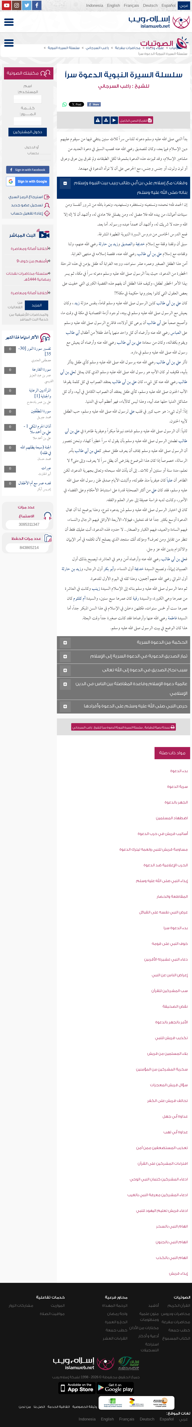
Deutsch (150, 6)
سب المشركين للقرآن (169, 991)
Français (131, 6)
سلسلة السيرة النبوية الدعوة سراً (123, 75)
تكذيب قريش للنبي (171, 1038)
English (113, 6)
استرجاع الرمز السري (25, 197)
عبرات (46, 468)
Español (169, 6)
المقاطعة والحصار (172, 896)
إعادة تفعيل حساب (27, 213)
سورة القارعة (41, 369)
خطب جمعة (179, 1330)
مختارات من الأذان (144, 1328)
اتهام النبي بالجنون (172, 1242)
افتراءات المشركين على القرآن (163, 1163)
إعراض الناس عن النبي (170, 975)
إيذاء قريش (178, 1273)
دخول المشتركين (27, 132)
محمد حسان (44, 459)
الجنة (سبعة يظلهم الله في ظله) (35, 450)
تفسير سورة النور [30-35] (34, 351)
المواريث (58, 1305)
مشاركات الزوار (21, 1305)
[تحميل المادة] (106, 120)
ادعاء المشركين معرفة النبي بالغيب (157, 1195)
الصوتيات (157, 43)
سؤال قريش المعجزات (169, 1085)
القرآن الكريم (179, 1305)
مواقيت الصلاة (52, 1314)
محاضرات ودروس (175, 1314)
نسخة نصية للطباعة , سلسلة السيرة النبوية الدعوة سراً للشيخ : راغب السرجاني (122, 727)
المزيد (37, 305)
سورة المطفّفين (41, 411)
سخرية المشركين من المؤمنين (162, 1069)
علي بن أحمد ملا (42, 438)
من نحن (25, 1406)
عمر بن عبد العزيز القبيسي (41, 378)
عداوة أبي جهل (175, 1116)
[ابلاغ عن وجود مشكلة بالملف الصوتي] (98, 120)
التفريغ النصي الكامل (134, 120)
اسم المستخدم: (28, 89)
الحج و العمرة (116, 1322)
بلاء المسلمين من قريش (167, 1053)
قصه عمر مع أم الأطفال (34, 483)
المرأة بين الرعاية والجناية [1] (40, 393)
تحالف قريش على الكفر (167, 1101)
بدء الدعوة (179, 771)
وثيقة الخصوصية (84, 1406)
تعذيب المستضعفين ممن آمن (162, 1148)
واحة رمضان (117, 1314)
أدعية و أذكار (148, 1336)
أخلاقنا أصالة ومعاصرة (29, 283)
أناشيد (153, 1305)
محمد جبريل (44, 417)
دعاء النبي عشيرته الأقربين (166, 959)
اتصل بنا (39, 1406)
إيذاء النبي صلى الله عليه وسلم (162, 881)
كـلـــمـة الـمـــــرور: (28, 111)
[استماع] (114, 120)
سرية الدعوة (177, 787)
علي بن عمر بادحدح (39, 402)
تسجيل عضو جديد (27, 205)
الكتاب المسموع (176, 1338)
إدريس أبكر (44, 489)
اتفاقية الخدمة (59, 1406)
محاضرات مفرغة (176, 1322)
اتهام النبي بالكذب (172, 1258)
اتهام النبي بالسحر (172, 1226)
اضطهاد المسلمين (172, 818)
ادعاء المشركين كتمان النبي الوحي (159, 1179)
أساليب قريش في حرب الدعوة (163, 834)
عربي (184, 6)
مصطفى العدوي (41, 360)
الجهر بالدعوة (176, 802)
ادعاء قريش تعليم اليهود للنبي (162, 1211)
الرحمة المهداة (114, 1305)
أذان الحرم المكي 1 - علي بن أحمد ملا (37, 429)
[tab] (123, 188)
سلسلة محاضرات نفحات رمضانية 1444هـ (28, 267)
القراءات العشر (115, 1338)
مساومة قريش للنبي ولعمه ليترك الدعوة (153, 849)
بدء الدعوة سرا (175, 928)
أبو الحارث (44, 474)
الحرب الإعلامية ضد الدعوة (166, 865)
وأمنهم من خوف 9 (32, 251)
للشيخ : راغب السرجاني (123, 86)
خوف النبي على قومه (170, 944)
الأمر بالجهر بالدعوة (171, 1022)
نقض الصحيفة (175, 1006)
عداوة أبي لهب (175, 1132)
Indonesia (94, 6)
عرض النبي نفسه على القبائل (163, 912)
